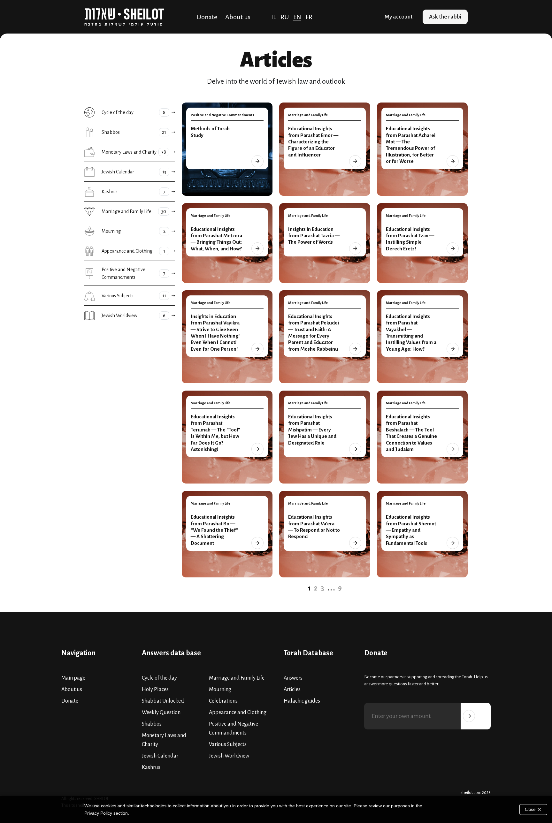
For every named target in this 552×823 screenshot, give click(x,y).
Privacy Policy (98, 813)
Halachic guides (302, 701)
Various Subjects (228, 744)
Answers (293, 678)
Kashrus (151, 767)
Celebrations (223, 701)
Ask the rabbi (445, 17)
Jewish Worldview (229, 756)
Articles (292, 689)
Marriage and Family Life (236, 678)
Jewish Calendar (160, 756)
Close (531, 809)
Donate (207, 16)
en (297, 16)
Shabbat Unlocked (163, 701)
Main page (73, 678)
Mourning (220, 689)
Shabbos (152, 724)
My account (399, 17)
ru (284, 16)
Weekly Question (161, 712)
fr (309, 16)
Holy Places (155, 689)
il (273, 16)
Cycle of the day (159, 678)
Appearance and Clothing (237, 712)
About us (237, 16)
